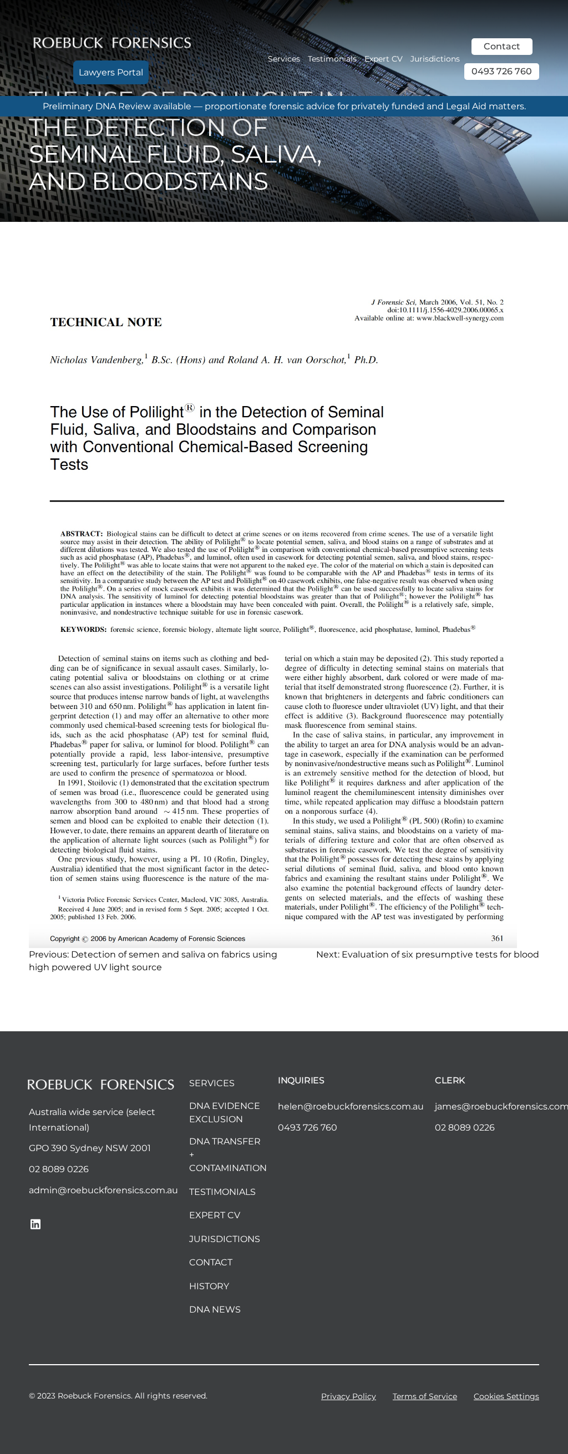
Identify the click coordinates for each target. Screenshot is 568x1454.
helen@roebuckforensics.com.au (351, 1106)
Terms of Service (425, 1396)
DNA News (215, 1309)
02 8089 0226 (59, 1169)
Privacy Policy (348, 1396)
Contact (502, 46)
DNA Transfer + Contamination (228, 1154)
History (209, 1286)
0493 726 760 (501, 71)
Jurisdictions (435, 59)
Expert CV (383, 59)
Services (284, 59)
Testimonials (332, 59)
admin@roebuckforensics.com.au (103, 1190)
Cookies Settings (506, 1396)
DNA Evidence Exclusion (224, 1112)
